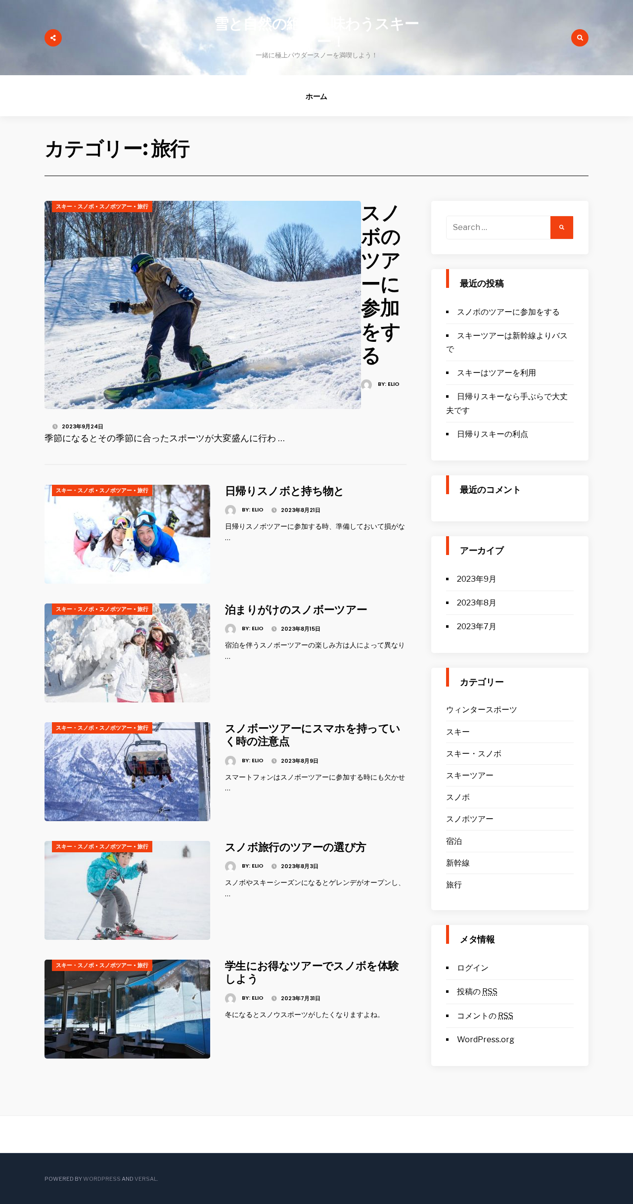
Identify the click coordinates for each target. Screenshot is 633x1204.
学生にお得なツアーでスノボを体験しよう (312, 972)
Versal (146, 1178)
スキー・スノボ (75, 206)
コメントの (485, 1015)
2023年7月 (477, 626)
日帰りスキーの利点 (492, 434)
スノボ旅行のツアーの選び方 (295, 847)
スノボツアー (115, 206)
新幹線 (458, 863)
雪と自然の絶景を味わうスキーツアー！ (316, 32)
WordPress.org (485, 1039)
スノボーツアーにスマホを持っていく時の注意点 (312, 735)
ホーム (317, 96)
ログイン (473, 967)
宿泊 (454, 841)
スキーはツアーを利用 (496, 372)
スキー (458, 732)
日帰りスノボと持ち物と (285, 491)
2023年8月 (477, 602)
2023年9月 (477, 579)
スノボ (458, 797)
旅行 (142, 206)
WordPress (102, 1178)
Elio (394, 384)
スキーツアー (470, 775)
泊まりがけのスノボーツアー (296, 609)
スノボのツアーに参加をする (381, 284)
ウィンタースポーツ (481, 709)
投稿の (477, 991)
